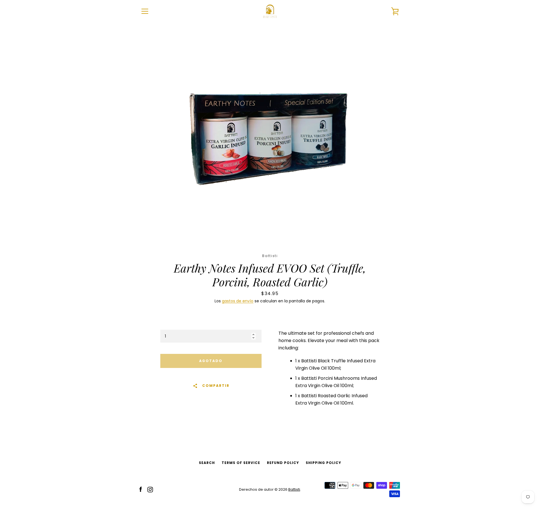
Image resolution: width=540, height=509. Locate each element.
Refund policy (283, 462)
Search (207, 462)
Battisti (294, 489)
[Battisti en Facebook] (140, 489)
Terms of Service (241, 462)
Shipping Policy (323, 462)
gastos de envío (237, 301)
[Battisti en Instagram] (150, 489)
